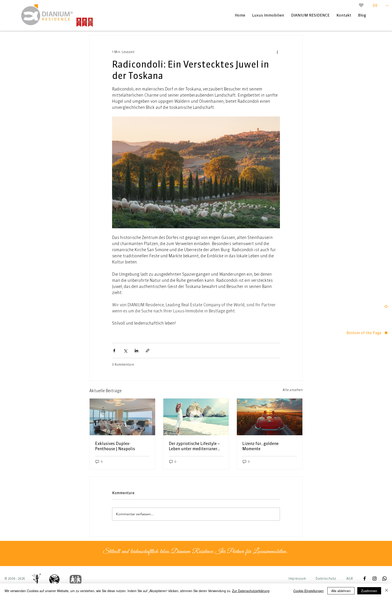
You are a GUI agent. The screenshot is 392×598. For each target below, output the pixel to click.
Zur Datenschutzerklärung (251, 590)
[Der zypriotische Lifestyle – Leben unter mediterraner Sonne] (196, 417)
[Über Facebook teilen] (114, 350)
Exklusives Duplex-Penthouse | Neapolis (115, 446)
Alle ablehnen (341, 590)
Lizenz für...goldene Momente (260, 446)
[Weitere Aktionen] (277, 52)
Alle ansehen (293, 390)
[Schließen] (386, 590)
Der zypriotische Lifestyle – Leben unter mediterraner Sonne (194, 446)
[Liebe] (361, 5)
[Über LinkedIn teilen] (136, 350)
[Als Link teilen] (147, 350)
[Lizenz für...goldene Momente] (269, 417)
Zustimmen (369, 590)
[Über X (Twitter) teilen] (125, 350)
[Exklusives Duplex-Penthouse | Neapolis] (122, 417)
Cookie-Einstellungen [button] (308, 590)
